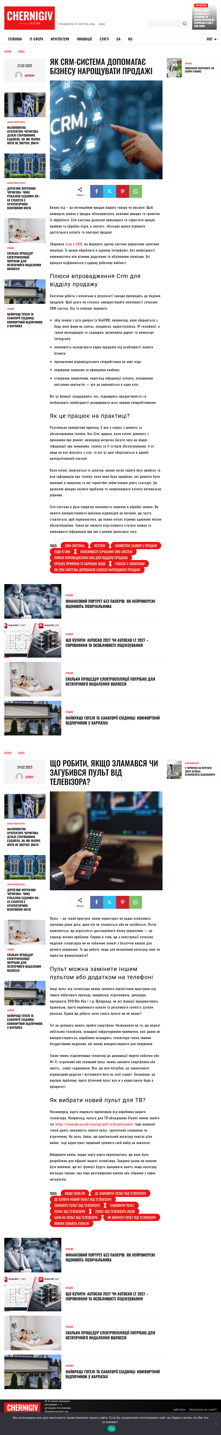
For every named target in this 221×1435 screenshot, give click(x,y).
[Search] (184, 23)
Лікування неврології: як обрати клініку (199, 69)
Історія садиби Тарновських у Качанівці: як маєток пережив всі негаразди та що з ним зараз (204, 18)
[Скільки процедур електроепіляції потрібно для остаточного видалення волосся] (25, 230)
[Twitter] (109, 191)
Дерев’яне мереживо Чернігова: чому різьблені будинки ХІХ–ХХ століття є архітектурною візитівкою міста (23, 198)
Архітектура (201, 5)
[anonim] (20, 75)
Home (8, 51)
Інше (21, 51)
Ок (112, 1428)
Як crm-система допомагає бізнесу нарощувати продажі (97, 569)
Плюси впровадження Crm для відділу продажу (91, 557)
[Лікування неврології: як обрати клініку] (174, 67)
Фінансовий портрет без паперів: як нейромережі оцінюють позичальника (110, 603)
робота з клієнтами (130, 563)
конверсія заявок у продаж (136, 545)
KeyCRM (99, 545)
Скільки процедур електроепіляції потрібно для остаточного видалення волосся (24, 261)
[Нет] (215, 1423)
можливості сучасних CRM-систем (106, 551)
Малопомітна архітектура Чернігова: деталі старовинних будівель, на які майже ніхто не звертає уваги (23, 135)
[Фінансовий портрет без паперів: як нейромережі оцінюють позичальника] (32, 601)
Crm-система (74, 545)
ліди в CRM (73, 243)
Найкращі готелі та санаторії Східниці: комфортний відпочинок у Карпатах (25, 320)
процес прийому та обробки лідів (79, 563)
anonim (29, 75)
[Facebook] (96, 191)
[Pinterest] (122, 191)
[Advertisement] (194, 148)
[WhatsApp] (135, 191)
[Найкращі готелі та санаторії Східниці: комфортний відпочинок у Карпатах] (25, 291)
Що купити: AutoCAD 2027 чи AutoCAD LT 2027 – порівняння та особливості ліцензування (107, 642)
